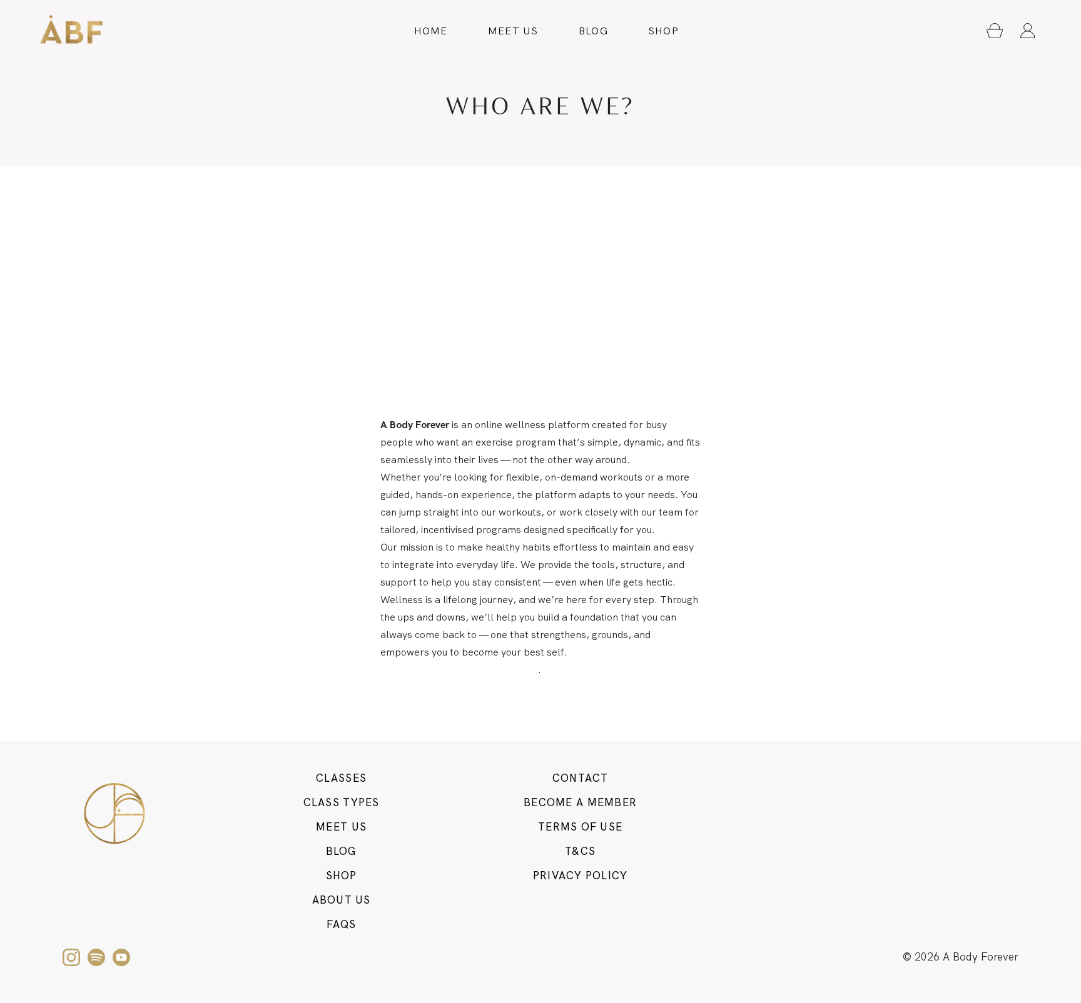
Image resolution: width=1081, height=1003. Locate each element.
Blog (593, 30)
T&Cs (580, 851)
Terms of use (580, 827)
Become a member (580, 802)
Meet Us (513, 30)
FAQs (342, 924)
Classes (341, 778)
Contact (580, 778)
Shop (663, 30)
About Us (341, 900)
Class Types (341, 802)
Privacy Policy (580, 875)
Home (431, 30)
